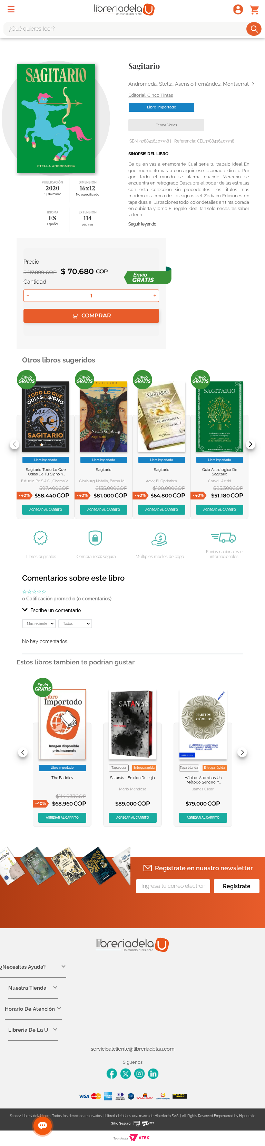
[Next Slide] (250, 444)
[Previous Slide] (14, 444)
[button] (132, 610)
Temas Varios (166, 125)
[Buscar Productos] (254, 29)
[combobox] (132, 29)
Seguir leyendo (142, 224)
